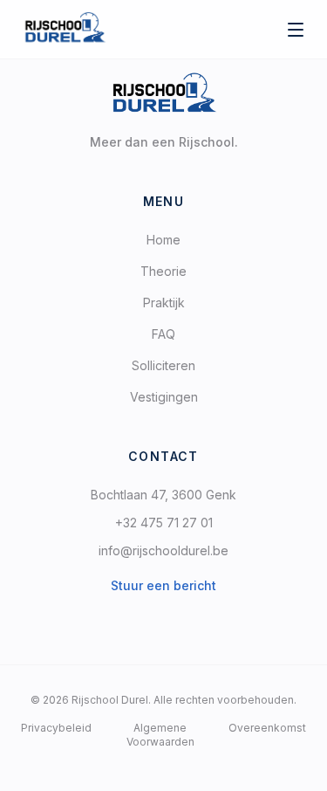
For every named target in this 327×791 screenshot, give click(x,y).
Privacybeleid (56, 727)
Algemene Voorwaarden (160, 734)
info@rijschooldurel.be (163, 550)
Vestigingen (164, 396)
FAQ (163, 334)
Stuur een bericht (163, 585)
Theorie (163, 271)
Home (163, 239)
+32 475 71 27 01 (164, 522)
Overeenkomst (267, 727)
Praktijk (164, 302)
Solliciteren (163, 365)
